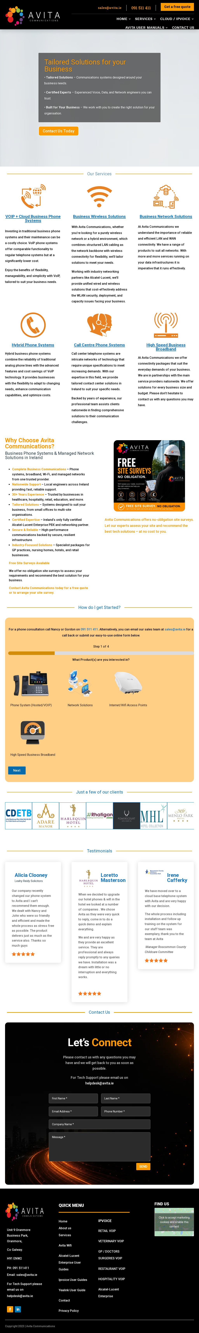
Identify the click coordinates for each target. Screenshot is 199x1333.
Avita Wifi (65, 1245)
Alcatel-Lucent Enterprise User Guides (70, 1262)
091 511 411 (89, 629)
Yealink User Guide (72, 1290)
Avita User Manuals (144, 28)
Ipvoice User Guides (73, 1280)
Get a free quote (177, 7)
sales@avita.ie (175, 629)
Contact (64, 1300)
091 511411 (21, 1268)
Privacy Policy (69, 1311)
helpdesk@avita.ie (99, 1083)
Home (121, 19)
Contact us (183, 28)
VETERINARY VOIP (111, 1241)
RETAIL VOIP (107, 1231)
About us (65, 1228)
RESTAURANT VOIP (111, 1269)
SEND (143, 1166)
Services (143, 19)
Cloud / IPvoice (175, 19)
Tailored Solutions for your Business (85, 65)
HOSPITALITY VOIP (111, 1279)
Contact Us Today (58, 131)
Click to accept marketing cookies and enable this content (174, 1222)
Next (16, 770)
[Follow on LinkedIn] (18, 1309)
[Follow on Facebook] (10, 1309)
